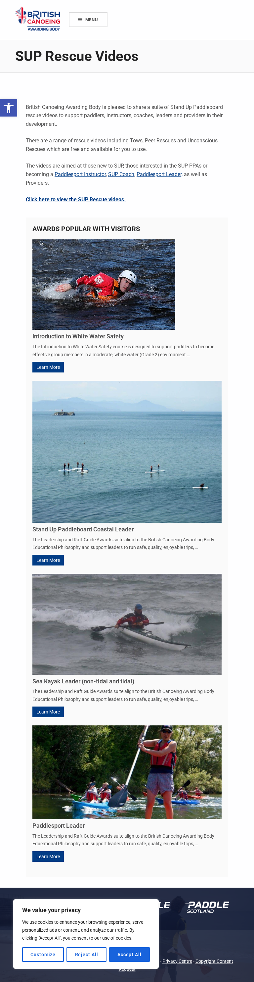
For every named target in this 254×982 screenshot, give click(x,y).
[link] (8, 108)
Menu (91, 19)
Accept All (129, 954)
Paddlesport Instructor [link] (80, 174)
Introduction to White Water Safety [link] (78, 336)
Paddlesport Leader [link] (58, 825)
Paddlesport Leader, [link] (160, 174)
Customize (43, 954)
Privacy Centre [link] (177, 961)
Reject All (86, 954)
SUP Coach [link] (121, 174)
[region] (86, 934)
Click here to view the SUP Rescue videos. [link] (76, 199)
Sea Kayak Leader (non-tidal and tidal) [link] (83, 681)
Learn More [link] (48, 367)
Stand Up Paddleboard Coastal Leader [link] (83, 529)
